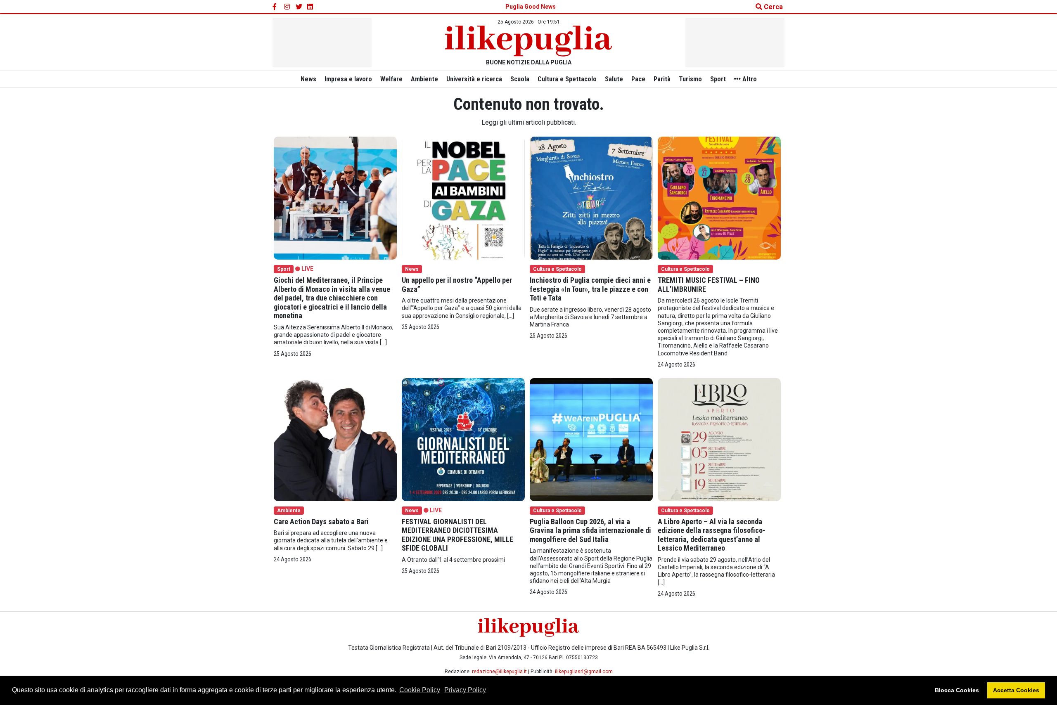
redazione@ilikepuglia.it (499, 671)
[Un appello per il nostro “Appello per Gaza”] (463, 197)
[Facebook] (276, 7)
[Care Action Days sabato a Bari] (335, 439)
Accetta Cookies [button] (1016, 690)
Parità (662, 79)
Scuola (519, 79)
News (308, 79)
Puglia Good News (530, 6)
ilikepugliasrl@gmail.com (584, 671)
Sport (718, 79)
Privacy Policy (465, 689)
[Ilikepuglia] (528, 41)
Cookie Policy (419, 689)
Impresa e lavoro (348, 79)
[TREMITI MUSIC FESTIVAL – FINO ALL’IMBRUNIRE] (719, 197)
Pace (638, 79)
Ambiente (424, 79)
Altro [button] (749, 79)
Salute (614, 79)
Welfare (391, 79)
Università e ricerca (474, 79)
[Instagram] (287, 7)
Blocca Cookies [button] (957, 690)
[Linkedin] (310, 7)
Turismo (690, 79)
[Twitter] (299, 7)
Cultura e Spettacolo (567, 79)
